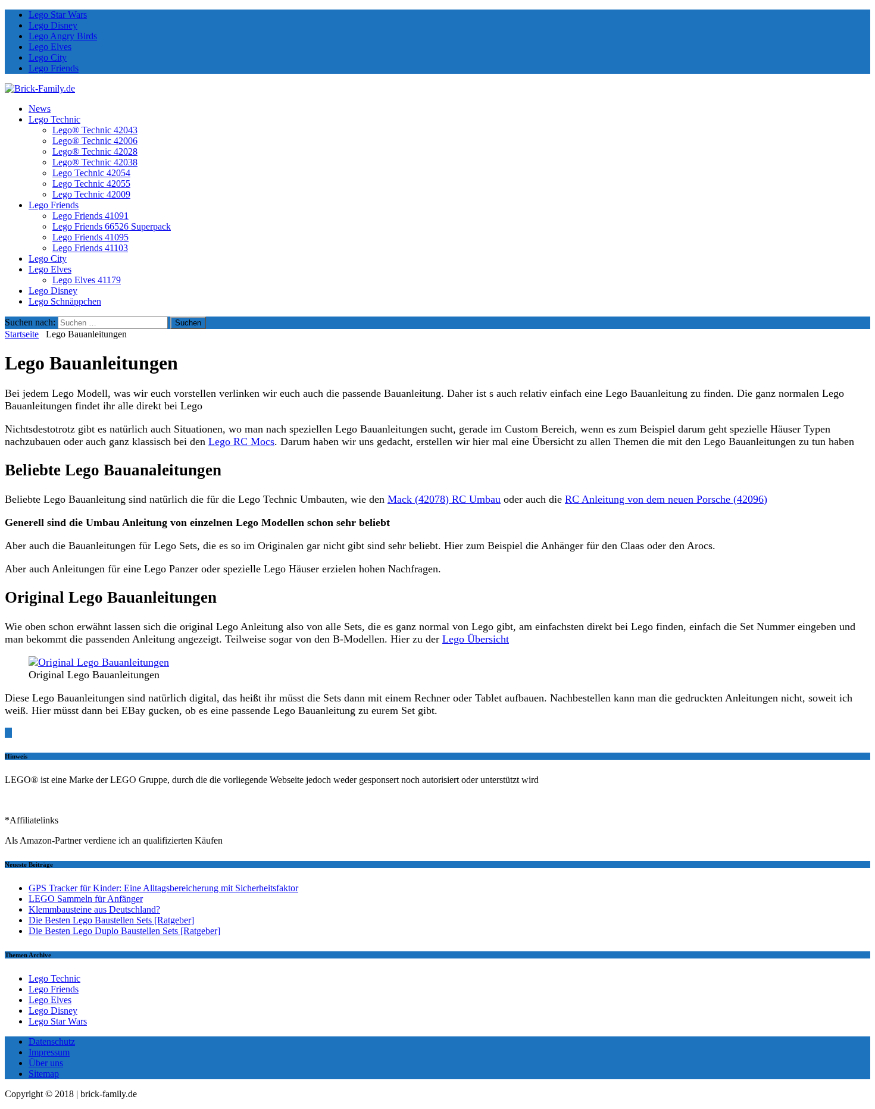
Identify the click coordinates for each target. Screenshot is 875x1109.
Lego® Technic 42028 (95, 151)
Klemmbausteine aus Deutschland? (94, 909)
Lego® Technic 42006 (95, 141)
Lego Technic (54, 119)
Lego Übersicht (475, 639)
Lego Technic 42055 (91, 183)
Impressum (49, 1052)
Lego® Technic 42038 (95, 162)
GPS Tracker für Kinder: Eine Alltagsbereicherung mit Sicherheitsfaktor (163, 888)
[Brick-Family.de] (40, 88)
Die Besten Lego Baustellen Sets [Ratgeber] (111, 920)
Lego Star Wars (58, 15)
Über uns (46, 1063)
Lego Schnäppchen (65, 301)
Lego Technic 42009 (91, 194)
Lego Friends (54, 68)
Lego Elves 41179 (86, 280)
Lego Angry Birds (63, 36)
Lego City (48, 57)
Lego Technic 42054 (91, 173)
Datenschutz (52, 1041)
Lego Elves (50, 47)
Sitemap (44, 1074)
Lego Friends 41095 (90, 237)
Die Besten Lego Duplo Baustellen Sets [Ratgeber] (124, 931)
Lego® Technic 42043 (95, 130)
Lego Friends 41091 (90, 216)
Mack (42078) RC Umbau (444, 499)
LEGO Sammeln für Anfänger (86, 899)
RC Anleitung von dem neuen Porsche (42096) (666, 499)
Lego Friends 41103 (90, 248)
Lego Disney (53, 25)
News (40, 109)
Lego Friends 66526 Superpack (111, 226)
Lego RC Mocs (241, 441)
